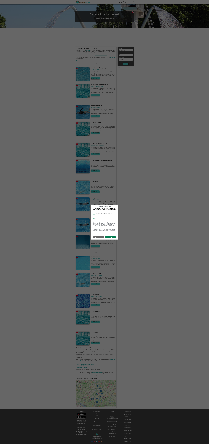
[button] (104, 221)
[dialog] (104, 222)
